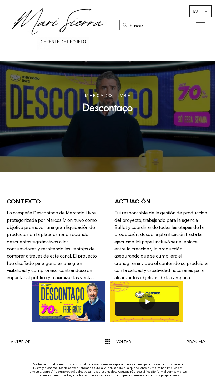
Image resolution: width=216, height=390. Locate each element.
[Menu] (200, 25)
